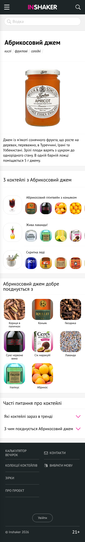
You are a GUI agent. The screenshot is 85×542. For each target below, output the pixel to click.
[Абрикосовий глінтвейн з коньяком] (12, 204)
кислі (8, 51)
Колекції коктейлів (21, 466)
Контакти (58, 453)
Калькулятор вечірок (16, 453)
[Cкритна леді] (12, 259)
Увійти (42, 518)
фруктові (21, 51)
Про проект (14, 491)
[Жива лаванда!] (12, 232)
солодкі (36, 51)
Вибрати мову (61, 466)
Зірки (9, 478)
